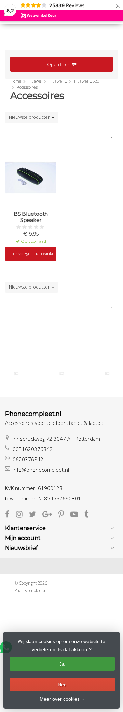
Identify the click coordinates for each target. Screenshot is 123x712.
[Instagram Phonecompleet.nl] (22, 514)
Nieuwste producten (30, 117)
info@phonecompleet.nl (41, 469)
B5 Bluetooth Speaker (31, 217)
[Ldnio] (16, 373)
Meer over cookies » (62, 699)
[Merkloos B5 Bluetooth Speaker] (30, 178)
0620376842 (28, 459)
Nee (62, 684)
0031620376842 (33, 448)
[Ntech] (107, 373)
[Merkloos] (61, 373)
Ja (62, 664)
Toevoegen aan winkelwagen (33, 253)
